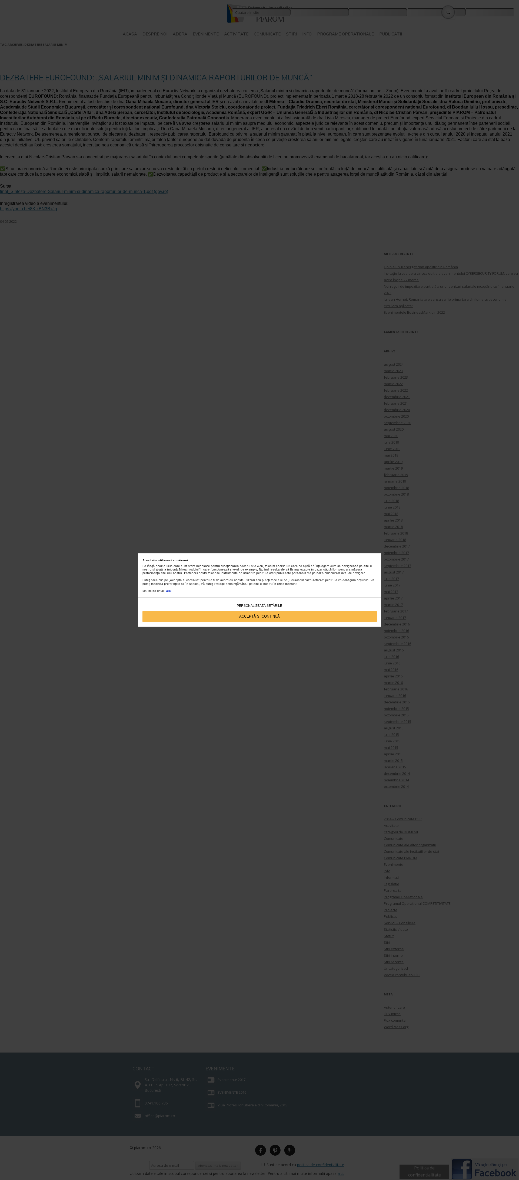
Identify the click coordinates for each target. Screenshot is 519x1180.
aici (169, 590)
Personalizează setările (259, 606)
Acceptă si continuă (259, 616)
